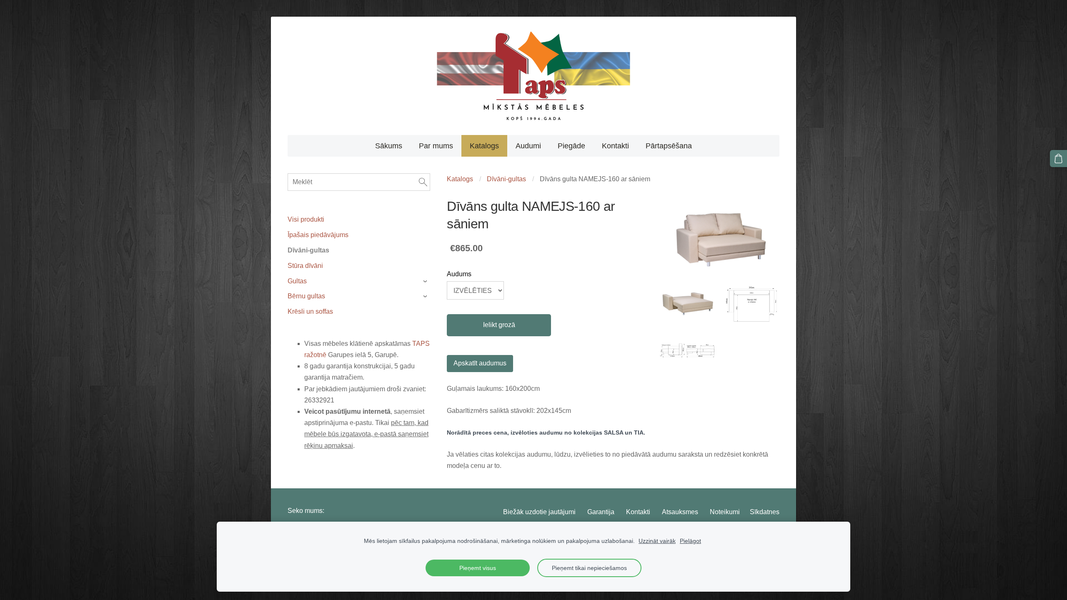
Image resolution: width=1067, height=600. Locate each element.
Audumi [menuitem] (528, 146)
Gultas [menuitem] (297, 281)
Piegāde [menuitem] (571, 146)
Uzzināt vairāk (657, 541)
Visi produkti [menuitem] (306, 219)
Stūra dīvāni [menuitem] (305, 265)
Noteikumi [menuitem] (725, 511)
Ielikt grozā (499, 324)
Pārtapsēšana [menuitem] (669, 146)
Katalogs (460, 178)
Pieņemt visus (477, 568)
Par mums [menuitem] (436, 146)
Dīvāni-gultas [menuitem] (308, 250)
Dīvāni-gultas (506, 178)
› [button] (426, 281)
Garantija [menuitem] (600, 511)
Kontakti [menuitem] (615, 146)
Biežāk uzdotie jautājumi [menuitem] (539, 511)
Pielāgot (690, 541)
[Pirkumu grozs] (1058, 158)
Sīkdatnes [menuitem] (764, 511)
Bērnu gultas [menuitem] (306, 296)
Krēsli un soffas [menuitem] (310, 311)
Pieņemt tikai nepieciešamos (589, 568)
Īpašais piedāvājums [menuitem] (318, 234)
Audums (459, 274)
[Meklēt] (423, 182)
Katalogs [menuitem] (484, 146)
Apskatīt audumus (479, 363)
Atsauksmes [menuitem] (680, 511)
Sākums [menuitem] (388, 146)
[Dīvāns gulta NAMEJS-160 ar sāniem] (688, 304)
